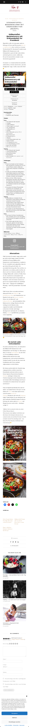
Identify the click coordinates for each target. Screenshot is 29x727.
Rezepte (14, 20)
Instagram (22, 395)
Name (4, 659)
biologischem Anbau (8, 295)
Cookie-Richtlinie (8, 725)
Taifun (9, 312)
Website (4, 672)
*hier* (10, 391)
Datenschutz (16, 725)
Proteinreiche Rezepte (16, 18)
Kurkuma (5, 376)
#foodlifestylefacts (14, 248)
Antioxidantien (15, 352)
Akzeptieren (15, 713)
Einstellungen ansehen (14, 722)
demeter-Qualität (18, 297)
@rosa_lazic (19, 246)
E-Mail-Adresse (5, 665)
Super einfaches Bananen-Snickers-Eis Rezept (8, 529)
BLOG (6, 18)
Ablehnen (14, 717)
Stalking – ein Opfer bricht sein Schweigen (14, 599)
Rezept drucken (10, 89)
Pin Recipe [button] (20, 89)
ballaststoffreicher (8, 301)
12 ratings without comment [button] (18, 638)
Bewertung (6, 643)
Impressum (21, 725)
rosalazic (15, 545)
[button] (26, 696)
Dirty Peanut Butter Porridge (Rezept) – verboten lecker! (8, 520)
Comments (14, 538)
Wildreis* (15, 293)
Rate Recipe (15, 91)
